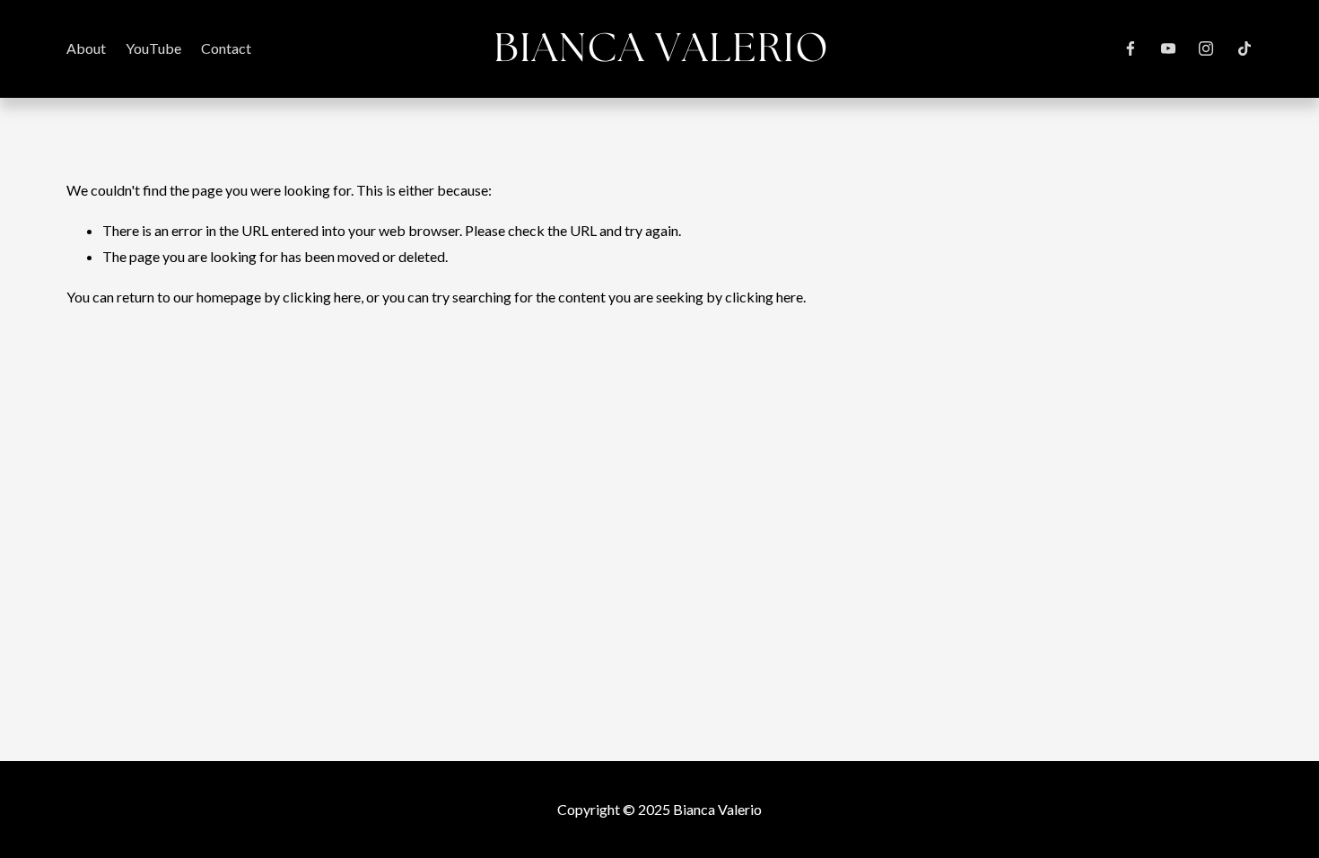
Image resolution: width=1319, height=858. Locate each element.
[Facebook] (1131, 48)
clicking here (322, 296)
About (86, 48)
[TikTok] (1244, 48)
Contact (226, 48)
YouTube (153, 48)
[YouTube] (1168, 48)
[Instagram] (1206, 48)
